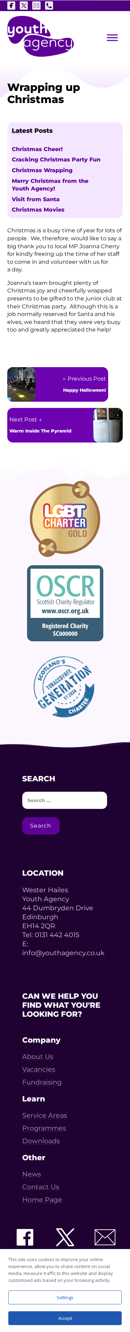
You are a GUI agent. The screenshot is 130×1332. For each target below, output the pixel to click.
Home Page (42, 1199)
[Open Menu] (112, 37)
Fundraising (42, 1082)
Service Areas (44, 1115)
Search (40, 825)
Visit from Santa (36, 199)
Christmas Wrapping (42, 170)
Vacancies (38, 1069)
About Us (37, 1056)
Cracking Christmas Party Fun (56, 159)
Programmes (44, 1128)
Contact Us (40, 1187)
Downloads (41, 1141)
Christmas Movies (38, 209)
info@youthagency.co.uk (63, 953)
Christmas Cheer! (37, 149)
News (31, 1174)
